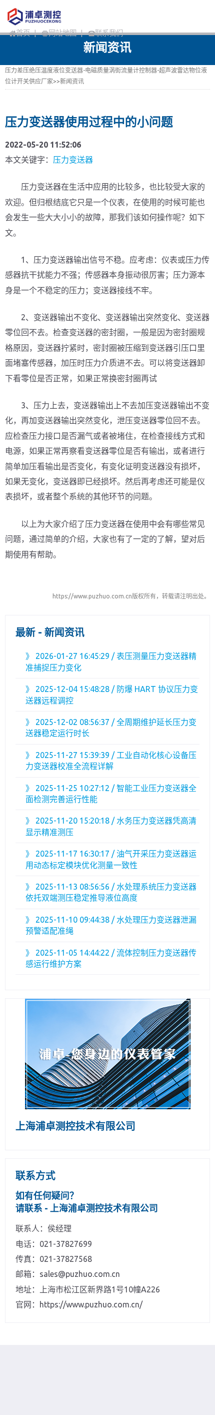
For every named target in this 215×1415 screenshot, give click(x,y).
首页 (23, 33)
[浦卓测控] (56, 16)
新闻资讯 (72, 81)
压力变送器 (73, 159)
